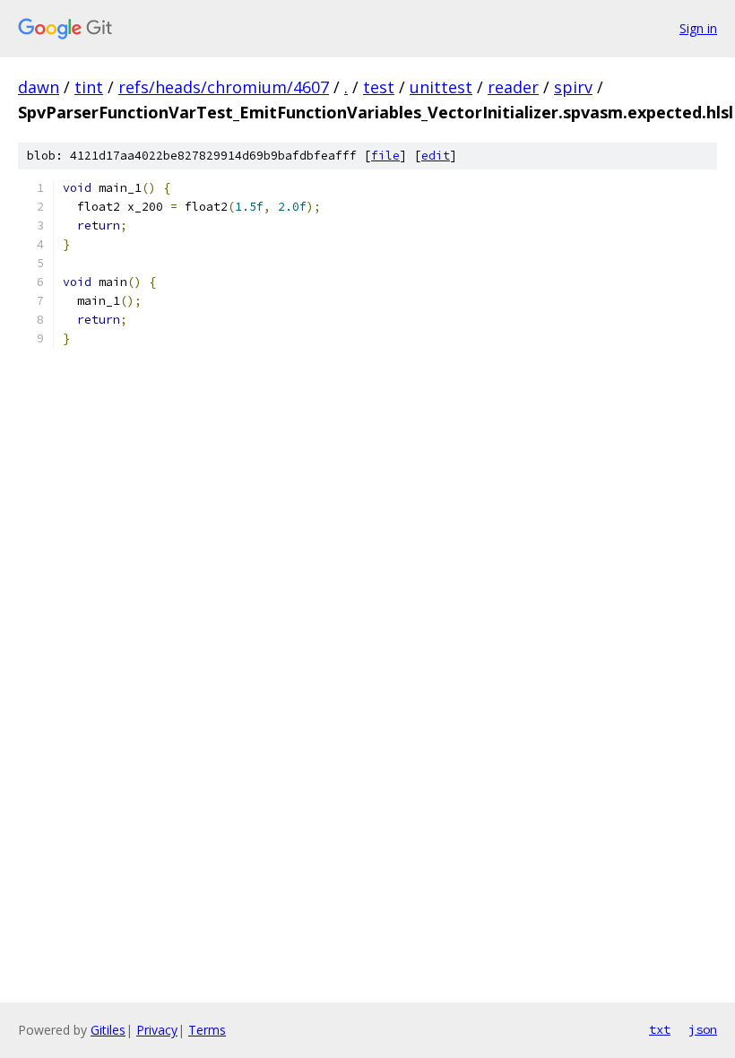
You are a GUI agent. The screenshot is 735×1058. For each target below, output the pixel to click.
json (702, 1029)
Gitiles (108, 1029)
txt (659, 1029)
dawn (38, 87)
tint (88, 87)
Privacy (156, 1029)
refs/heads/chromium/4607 (223, 87)
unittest (441, 87)
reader (513, 87)
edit (435, 155)
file (385, 155)
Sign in (698, 28)
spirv (573, 87)
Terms (207, 1029)
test (378, 87)
